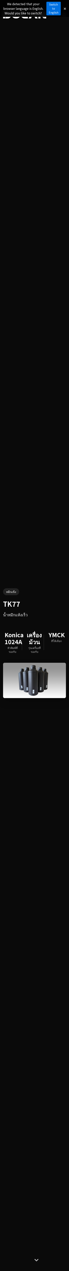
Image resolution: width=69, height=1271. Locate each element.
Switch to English (53, 8)
